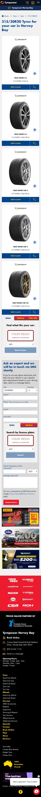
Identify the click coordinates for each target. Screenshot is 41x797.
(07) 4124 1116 (14, 649)
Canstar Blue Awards (10, 749)
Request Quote (11, 502)
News (5, 736)
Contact (6, 727)
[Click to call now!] (27, 2)
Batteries (6, 707)
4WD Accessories (9, 704)
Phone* (15, 402)
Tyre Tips (6, 689)
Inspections (7, 709)
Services (6, 701)
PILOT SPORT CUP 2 (20, 190)
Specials (6, 724)
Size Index (6, 746)
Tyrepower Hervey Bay (22, 8)
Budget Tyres (7, 752)
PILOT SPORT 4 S (20, 78)
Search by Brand (9, 684)
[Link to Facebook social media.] (20, 792)
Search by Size (8, 681)
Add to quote (16, 87)
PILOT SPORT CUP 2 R (20, 303)
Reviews (6, 739)
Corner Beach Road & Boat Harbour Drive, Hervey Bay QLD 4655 (22, 643)
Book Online (8, 730)
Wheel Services (8, 718)
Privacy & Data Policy (15, 786)
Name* (6, 395)
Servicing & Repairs (10, 712)
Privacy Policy (14, 494)
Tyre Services (7, 715)
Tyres (5, 675)
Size (5, 387)
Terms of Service (29, 494)
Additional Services (10, 721)
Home (6, 16)
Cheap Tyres (7, 755)
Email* (6, 409)
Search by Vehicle (9, 678)
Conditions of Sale (29, 786)
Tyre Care (6, 686)
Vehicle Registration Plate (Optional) (12, 467)
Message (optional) (10, 476)
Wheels (6, 692)
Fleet (5, 733)
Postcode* (7, 417)
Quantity (30, 387)
